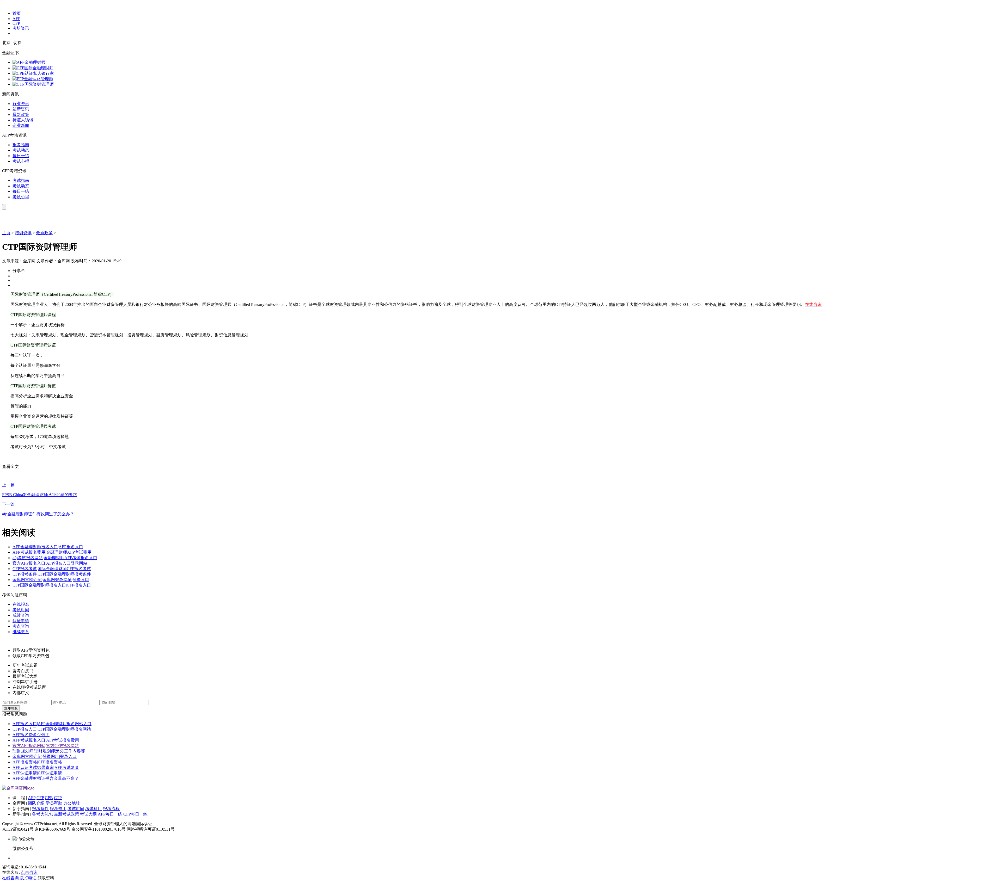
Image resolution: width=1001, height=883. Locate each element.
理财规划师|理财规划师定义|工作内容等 (49, 751)
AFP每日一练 (110, 814)
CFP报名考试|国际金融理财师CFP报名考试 (52, 568)
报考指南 (21, 145)
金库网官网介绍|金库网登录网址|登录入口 (51, 579)
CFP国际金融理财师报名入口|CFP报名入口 (52, 585)
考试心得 (21, 161)
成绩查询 (21, 615)
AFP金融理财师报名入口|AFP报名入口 (48, 547)
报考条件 (40, 808)
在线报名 (21, 604)
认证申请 (21, 621)
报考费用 (58, 808)
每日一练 (21, 155)
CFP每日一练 (135, 814)
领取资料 (46, 878)
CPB (49, 797)
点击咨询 (29, 872)
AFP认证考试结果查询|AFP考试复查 (46, 767)
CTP (58, 797)
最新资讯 (21, 109)
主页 (6, 233)
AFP (16, 18)
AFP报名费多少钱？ (31, 734)
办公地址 (71, 803)
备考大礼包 (42, 814)
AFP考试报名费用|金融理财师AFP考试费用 (52, 552)
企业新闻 (21, 125)
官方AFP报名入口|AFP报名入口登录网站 (50, 563)
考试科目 (93, 808)
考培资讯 (21, 28)
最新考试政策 (66, 814)
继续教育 (21, 631)
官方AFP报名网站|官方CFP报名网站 (46, 745)
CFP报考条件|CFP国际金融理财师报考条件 (52, 574)
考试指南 (21, 180)
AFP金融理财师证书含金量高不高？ (46, 778)
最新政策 (21, 114)
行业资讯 (21, 103)
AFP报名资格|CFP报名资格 (37, 762)
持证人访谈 (23, 120)
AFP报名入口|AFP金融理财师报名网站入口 (52, 723)
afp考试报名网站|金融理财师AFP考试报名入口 (55, 557)
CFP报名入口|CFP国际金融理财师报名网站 (52, 729)
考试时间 (21, 610)
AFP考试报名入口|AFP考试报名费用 (46, 740)
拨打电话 (29, 878)
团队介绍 (36, 803)
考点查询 (21, 626)
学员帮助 (54, 803)
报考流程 (111, 808)
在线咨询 (11, 878)
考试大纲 (88, 814)
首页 (17, 13)
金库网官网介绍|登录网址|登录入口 (45, 756)
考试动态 (21, 150)
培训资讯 (23, 233)
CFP (16, 23)
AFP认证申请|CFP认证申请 (37, 773)
